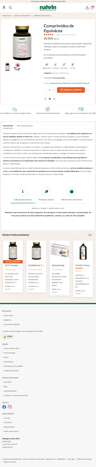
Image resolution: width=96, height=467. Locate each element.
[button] (4, 7)
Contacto (7, 418)
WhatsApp (54, 99)
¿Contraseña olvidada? (12, 324)
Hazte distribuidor (10, 391)
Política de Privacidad (84, 459)
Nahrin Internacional (11, 431)
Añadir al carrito (72, 90)
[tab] (23, 194)
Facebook (45, 99)
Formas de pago (9, 353)
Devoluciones (8, 362)
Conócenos (8, 422)
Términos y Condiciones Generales (16, 395)
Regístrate (7, 320)
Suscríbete (7, 382)
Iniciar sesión (8, 315)
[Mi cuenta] (87, 7)
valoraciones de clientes (65, 35)
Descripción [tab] (8, 126)
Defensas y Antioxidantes (60, 73)
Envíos (6, 357)
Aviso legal (70, 459)
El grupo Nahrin (9, 427)
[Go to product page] (13, 250)
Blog (5, 386)
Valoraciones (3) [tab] (26, 126)
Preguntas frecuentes (11, 371)
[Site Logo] (48, 8)
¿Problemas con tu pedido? (13, 366)
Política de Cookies (9, 462)
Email (50, 99)
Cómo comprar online (11, 348)
